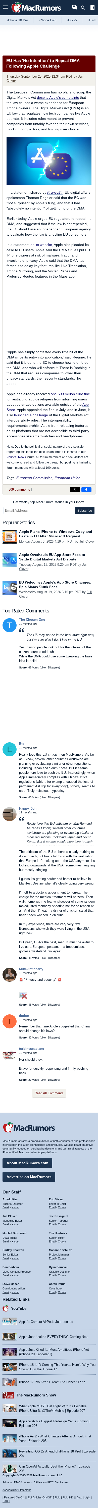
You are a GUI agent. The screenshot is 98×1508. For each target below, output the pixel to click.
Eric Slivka (56, 1199)
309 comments (19, 489)
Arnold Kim (10, 1199)
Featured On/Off (14, 1497)
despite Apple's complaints (58, 97)
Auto (79, 1497)
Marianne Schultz (60, 1250)
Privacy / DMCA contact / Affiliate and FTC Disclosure (35, 1482)
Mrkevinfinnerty (31, 969)
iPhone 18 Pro (17, 20)
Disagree (53, 667)
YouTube (18, 1308)
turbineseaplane (31, 1049)
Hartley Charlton (13, 1250)
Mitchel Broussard (15, 1233)
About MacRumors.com (27, 1163)
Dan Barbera (11, 1267)
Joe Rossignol (58, 1216)
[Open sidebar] (92, 8)
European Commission (34, 478)
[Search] (84, 8)
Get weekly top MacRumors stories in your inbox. (49, 502)
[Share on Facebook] (86, 489)
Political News (16, 457)
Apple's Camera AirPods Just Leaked (46, 1322)
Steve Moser (11, 1283)
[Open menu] (6, 7)
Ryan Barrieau (58, 1267)
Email (6, 1207)
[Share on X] (75, 489)
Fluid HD (68, 1497)
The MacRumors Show (36, 1395)
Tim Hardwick (58, 1233)
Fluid (57, 1497)
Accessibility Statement (17, 1489)
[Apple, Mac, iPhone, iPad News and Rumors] (36, 13)
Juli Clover (87, 541)
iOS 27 (72, 20)
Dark (6, 1500)
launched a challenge (31, 415)
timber (24, 1016)
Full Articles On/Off (39, 1497)
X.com (15, 1207)
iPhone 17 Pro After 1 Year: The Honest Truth (52, 1382)
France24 (55, 192)
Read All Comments (49, 1093)
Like (43, 667)
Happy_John (28, 808)
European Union (67, 478)
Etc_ (22, 744)
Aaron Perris (57, 1283)
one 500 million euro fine (70, 394)
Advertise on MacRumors (29, 1177)
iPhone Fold (47, 20)
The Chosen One (32, 619)
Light (87, 1497)
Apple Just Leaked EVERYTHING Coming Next (53, 1337)
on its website (41, 245)
